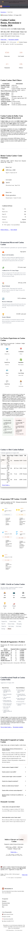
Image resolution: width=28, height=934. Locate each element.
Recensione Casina (6, 903)
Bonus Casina (5, 904)
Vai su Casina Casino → (6, 727)
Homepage (4, 901)
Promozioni (15, 6)
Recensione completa (14, 39)
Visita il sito (24, 874)
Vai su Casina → (6, 485)
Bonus (11, 6)
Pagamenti (24, 6)
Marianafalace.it (3, 12)
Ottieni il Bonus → (5, 229)
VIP (18, 6)
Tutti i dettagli (13, 229)
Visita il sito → (4, 39)
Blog (3, 906)
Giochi (20, 6)
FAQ (27, 6)
